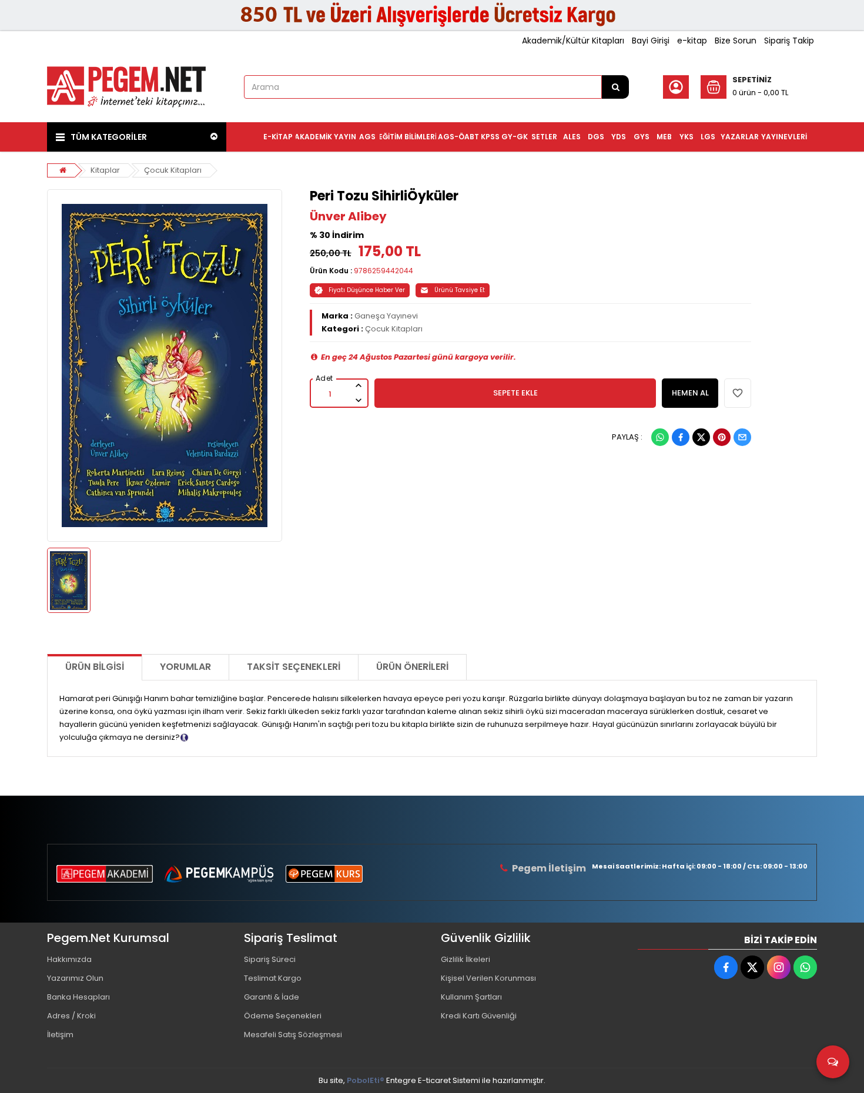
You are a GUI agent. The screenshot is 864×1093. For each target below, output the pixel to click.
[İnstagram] (779, 967)
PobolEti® (365, 1080)
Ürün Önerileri (412, 666)
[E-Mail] (742, 437)
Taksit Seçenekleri (293, 666)
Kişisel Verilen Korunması (488, 978)
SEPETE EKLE (515, 392)
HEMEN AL (690, 392)
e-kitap (692, 40)
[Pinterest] (722, 437)
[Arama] (615, 87)
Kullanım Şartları (471, 997)
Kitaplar (105, 170)
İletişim (60, 1034)
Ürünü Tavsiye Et (459, 290)
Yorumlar (185, 666)
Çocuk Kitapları (173, 170)
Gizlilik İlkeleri (465, 959)
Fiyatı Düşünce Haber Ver (367, 290)
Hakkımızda (69, 959)
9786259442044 (383, 271)
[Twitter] (701, 437)
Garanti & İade (271, 997)
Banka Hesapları (78, 997)
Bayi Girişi (650, 40)
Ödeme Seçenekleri (283, 1015)
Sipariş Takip (789, 40)
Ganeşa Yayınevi (386, 315)
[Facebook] (680, 437)
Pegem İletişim (549, 868)
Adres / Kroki (71, 1015)
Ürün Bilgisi (94, 666)
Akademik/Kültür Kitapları (573, 40)
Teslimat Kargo (273, 978)
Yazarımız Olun (75, 978)
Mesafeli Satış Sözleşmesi (293, 1034)
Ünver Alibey (348, 216)
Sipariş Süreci (270, 959)
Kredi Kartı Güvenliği (479, 1015)
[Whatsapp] (660, 437)
